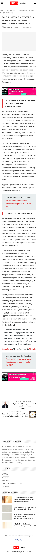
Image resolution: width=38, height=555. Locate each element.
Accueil (2, 10)
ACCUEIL (5, 474)
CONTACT (5, 480)
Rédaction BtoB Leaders (11, 27)
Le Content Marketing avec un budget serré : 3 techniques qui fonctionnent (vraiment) (24, 499)
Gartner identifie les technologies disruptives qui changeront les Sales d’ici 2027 (19, 362)
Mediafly (32, 349)
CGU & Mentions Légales (15, 551)
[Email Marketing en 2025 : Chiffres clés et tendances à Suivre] (7, 508)
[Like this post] (19, 392)
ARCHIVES (5, 486)
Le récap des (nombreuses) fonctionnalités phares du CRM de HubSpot (18, 204)
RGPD (29, 551)
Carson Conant (7, 349)
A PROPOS (5, 477)
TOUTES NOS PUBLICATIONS (12, 483)
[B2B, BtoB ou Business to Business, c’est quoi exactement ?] (7, 525)
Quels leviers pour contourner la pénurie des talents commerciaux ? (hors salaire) (24, 516)
